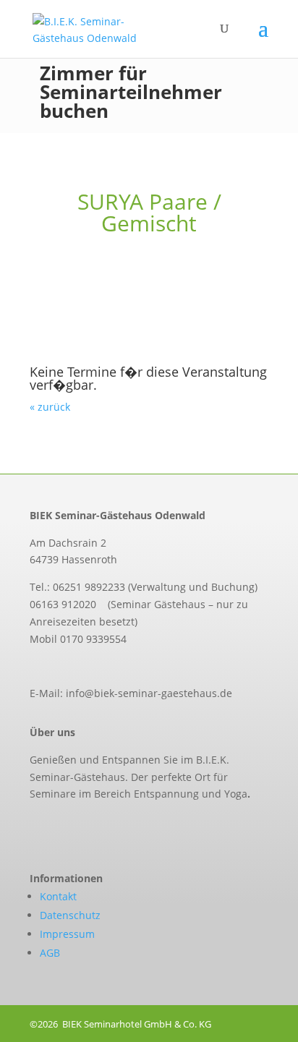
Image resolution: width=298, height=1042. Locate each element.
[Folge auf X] (64, 826)
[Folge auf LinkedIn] (95, 826)
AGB (50, 953)
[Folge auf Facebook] (34, 826)
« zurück (50, 407)
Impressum (67, 934)
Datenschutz (70, 915)
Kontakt (58, 896)
